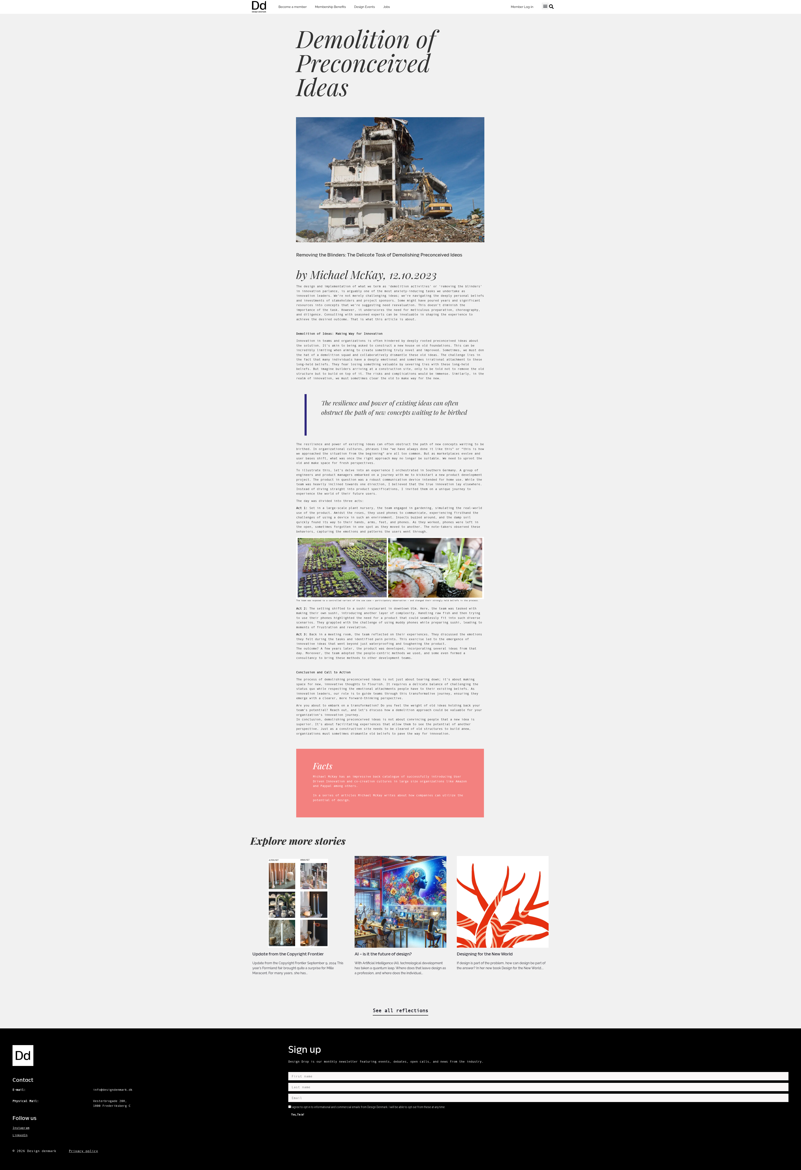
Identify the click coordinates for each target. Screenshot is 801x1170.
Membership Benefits (330, 7)
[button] (545, 6)
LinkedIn (20, 1135)
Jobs (386, 7)
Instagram (21, 1128)
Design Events (364, 7)
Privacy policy (83, 1151)
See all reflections (400, 1010)
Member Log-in (522, 7)
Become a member (292, 7)
